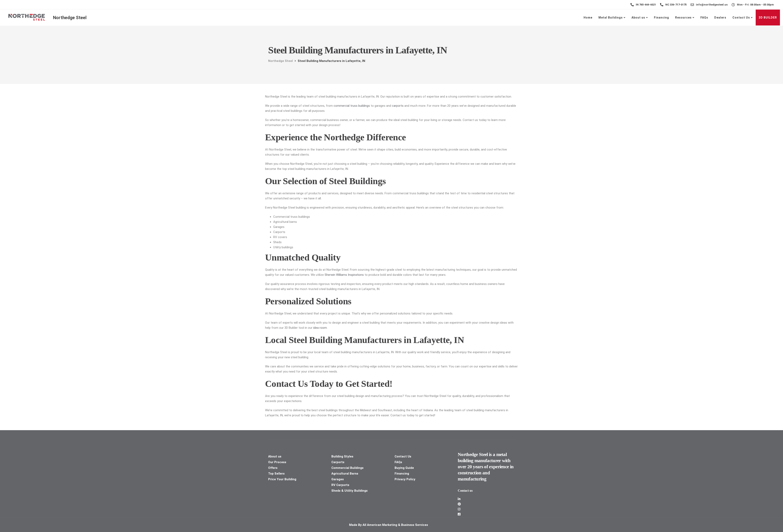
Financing (661, 17)
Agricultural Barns (344, 473)
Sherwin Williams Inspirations (344, 275)
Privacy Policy (405, 479)
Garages (337, 479)
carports (398, 106)
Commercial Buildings (347, 468)
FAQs (704, 17)
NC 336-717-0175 (676, 4)
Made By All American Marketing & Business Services (389, 525)
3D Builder (768, 17)
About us (638, 17)
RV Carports (340, 485)
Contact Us (741, 17)
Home (588, 17)
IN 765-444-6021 (646, 4)
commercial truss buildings (352, 106)
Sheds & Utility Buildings (349, 490)
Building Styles (342, 456)
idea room (320, 328)
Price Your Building (282, 479)
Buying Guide (404, 468)
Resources (683, 17)
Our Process (277, 462)
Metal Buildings (610, 17)
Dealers (720, 17)
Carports (337, 462)
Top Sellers (276, 473)
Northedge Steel (69, 17)
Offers (273, 468)
